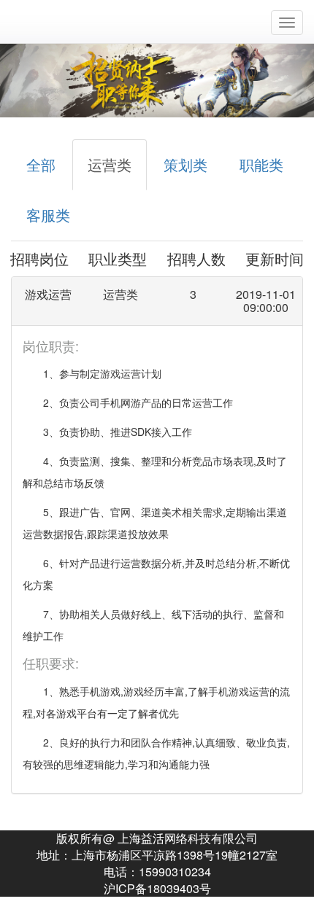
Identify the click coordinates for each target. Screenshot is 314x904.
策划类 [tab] (185, 164)
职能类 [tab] (261, 164)
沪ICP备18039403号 (157, 888)
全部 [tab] (40, 164)
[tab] (157, 300)
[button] (157, 300)
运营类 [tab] (109, 164)
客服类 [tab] (48, 214)
